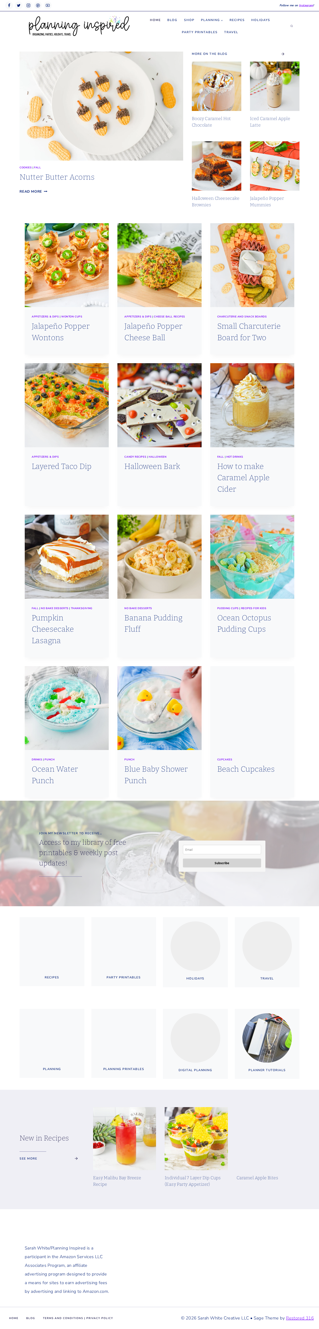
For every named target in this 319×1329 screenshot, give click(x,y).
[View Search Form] (291, 26)
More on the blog (209, 54)
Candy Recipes (135, 457)
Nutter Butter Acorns (57, 177)
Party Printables (200, 32)
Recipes (237, 20)
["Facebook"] (9, 5)
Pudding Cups (228, 608)
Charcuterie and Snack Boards (242, 316)
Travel (231, 32)
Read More (32, 191)
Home (155, 20)
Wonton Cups (71, 316)
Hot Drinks (234, 457)
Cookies (26, 167)
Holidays (260, 20)
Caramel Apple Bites (257, 1177)
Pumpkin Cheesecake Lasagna (53, 629)
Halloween (157, 457)
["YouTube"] (48, 5)
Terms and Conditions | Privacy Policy (78, 1318)
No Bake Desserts (55, 608)
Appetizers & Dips (45, 316)
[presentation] (101, 106)
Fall (37, 167)
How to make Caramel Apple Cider (243, 478)
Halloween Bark (152, 466)
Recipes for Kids (253, 608)
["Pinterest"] (38, 5)
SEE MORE (28, 1159)
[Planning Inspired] (79, 26)
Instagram (306, 5)
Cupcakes (224, 759)
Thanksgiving (81, 608)
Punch (49, 759)
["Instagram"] (28, 5)
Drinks (37, 759)
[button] (221, 20)
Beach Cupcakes (246, 769)
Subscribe (222, 863)
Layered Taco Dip (62, 466)
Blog (172, 20)
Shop (189, 20)
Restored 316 (300, 1318)
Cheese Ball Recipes (169, 316)
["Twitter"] (19, 5)
